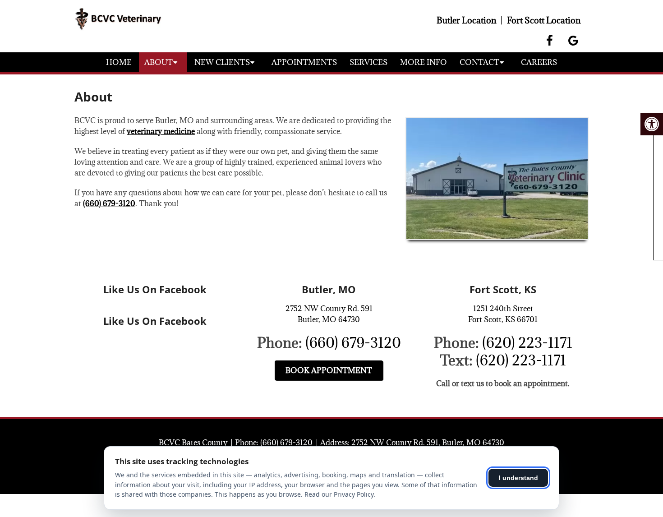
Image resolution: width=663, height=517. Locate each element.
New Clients (222, 62)
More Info (423, 62)
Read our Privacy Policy (338, 494)
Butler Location (466, 20)
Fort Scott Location (543, 20)
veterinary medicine (161, 131)
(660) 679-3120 (109, 203)
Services (368, 62)
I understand (518, 477)
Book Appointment (328, 370)
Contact (479, 62)
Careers (539, 62)
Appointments (304, 62)
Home (119, 62)
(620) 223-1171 (527, 342)
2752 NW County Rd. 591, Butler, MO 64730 (427, 443)
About (158, 62)
